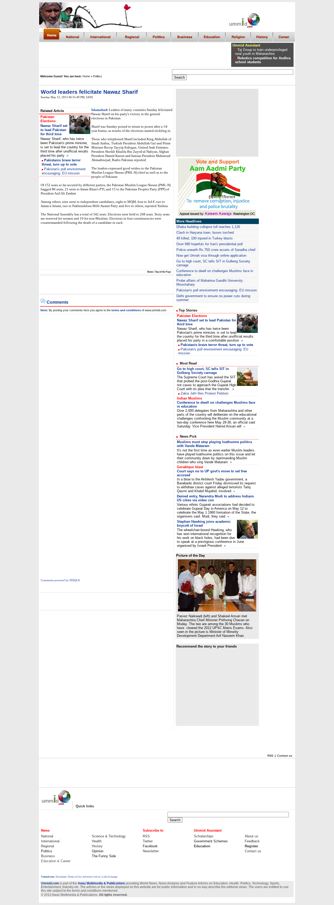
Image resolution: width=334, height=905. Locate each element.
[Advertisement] (135, 55)
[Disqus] (106, 379)
